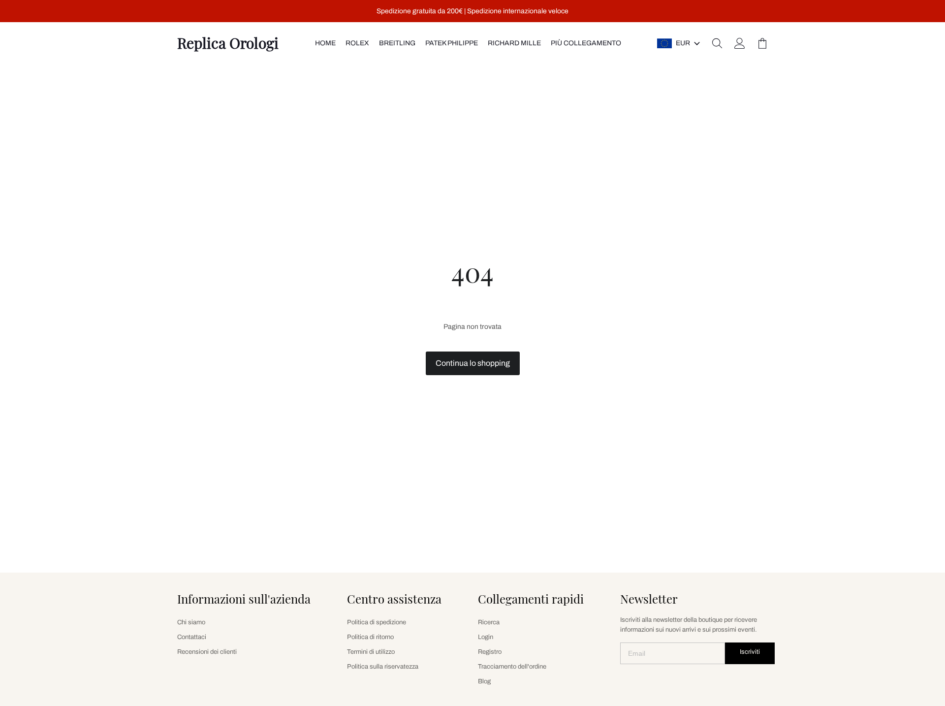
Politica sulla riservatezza (382, 666)
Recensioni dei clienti (207, 651)
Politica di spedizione (376, 622)
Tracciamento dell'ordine (512, 666)
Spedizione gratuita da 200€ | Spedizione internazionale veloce (472, 11)
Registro (490, 651)
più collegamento (586, 43)
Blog (484, 681)
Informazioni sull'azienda (244, 599)
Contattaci (191, 637)
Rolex (357, 43)
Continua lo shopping (473, 363)
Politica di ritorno (370, 637)
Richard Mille (514, 43)
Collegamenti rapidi (531, 599)
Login (485, 637)
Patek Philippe (451, 43)
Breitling (397, 43)
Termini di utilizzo (371, 651)
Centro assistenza (394, 599)
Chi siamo (191, 622)
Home (325, 43)
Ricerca (489, 622)
